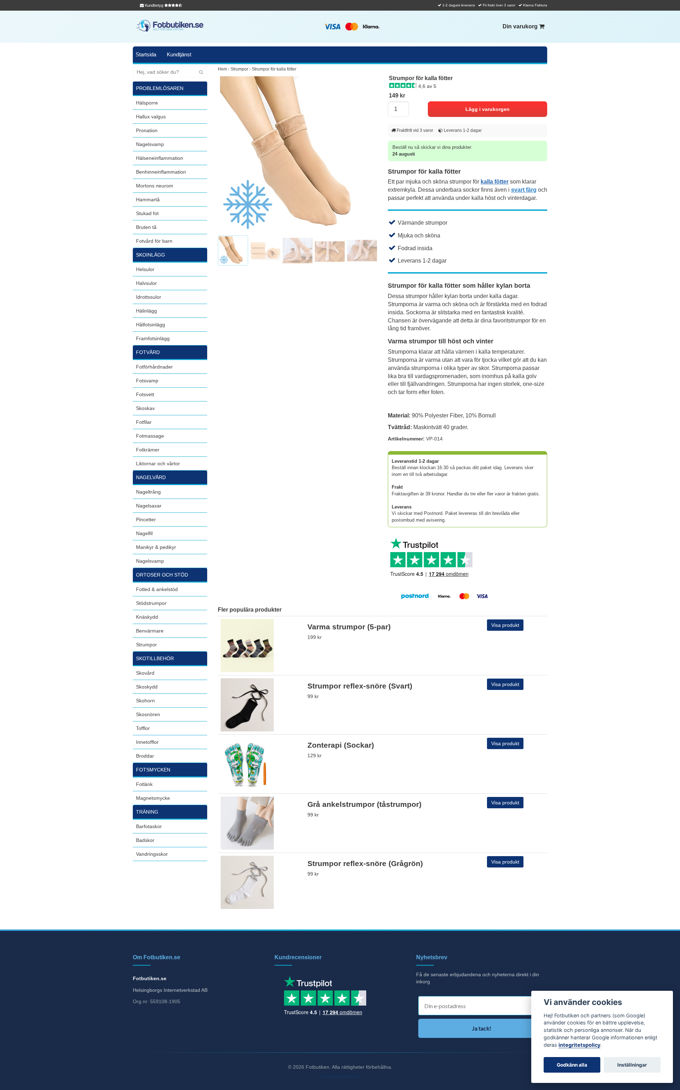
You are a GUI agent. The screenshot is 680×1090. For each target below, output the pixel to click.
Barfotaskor (149, 826)
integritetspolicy (579, 1045)
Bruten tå (146, 227)
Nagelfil (144, 533)
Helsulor (145, 269)
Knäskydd (147, 617)
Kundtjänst (179, 54)
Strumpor (146, 644)
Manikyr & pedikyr (156, 547)
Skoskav (145, 408)
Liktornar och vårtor (158, 463)
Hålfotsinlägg (150, 324)
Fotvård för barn (154, 241)
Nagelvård (151, 477)
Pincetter (146, 519)
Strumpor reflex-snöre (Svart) (359, 686)
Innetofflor (147, 742)
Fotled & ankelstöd (157, 589)
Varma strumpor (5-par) (349, 627)
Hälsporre (147, 103)
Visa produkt (505, 625)
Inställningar (632, 1065)
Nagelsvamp (150, 144)
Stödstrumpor (151, 603)
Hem (222, 69)
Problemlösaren (159, 88)
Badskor (145, 840)
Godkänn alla (572, 1065)
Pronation (147, 130)
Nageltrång (148, 492)
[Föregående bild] (227, 153)
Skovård (145, 673)
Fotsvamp (147, 380)
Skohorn (145, 700)
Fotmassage (150, 436)
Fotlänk (144, 784)
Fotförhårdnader (154, 367)
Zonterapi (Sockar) (340, 745)
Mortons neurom (154, 186)
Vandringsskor (152, 854)
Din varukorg (521, 26)
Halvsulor (146, 283)
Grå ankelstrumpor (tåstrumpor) (364, 804)
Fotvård (148, 352)
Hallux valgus (151, 116)
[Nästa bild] (368, 153)
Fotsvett (145, 394)
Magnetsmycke (153, 798)
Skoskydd (147, 687)
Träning (147, 812)
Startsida (146, 54)
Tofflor (143, 728)
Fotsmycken (153, 769)
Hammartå (148, 199)
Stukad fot (147, 213)
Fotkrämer (147, 450)
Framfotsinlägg (153, 338)
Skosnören (148, 714)
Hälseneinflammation (159, 158)
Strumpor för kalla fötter (274, 69)
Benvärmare (150, 631)
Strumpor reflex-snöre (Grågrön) (365, 863)
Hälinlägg (146, 311)
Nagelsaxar (149, 506)
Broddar (145, 756)
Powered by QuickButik (340, 1076)
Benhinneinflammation (161, 172)
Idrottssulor (148, 297)
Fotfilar (144, 422)
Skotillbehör (155, 658)
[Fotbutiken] (170, 26)
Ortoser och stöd (162, 575)
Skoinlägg (150, 255)
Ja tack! (481, 1028)
